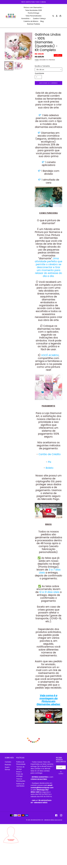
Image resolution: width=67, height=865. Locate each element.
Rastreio (8, 765)
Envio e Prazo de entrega (19, 774)
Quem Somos (7, 768)
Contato (8, 762)
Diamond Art (58, 820)
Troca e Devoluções (20, 780)
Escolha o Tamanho (42, 66)
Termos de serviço (20, 768)
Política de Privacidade (20, 763)
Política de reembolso (20, 785)
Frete (37, 60)
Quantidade (39, 73)
